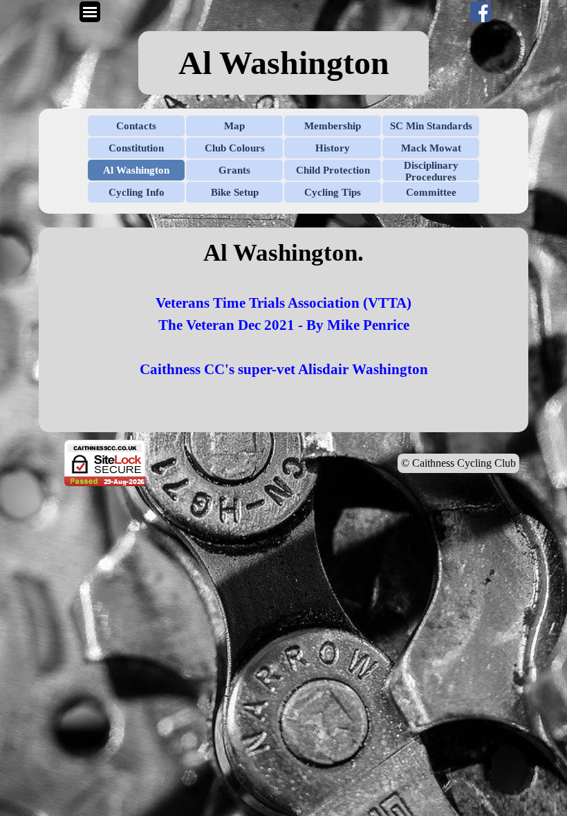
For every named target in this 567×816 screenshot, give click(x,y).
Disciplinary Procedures (431, 171)
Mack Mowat (431, 148)
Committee (431, 192)
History (332, 148)
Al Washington (136, 170)
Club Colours (235, 148)
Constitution (136, 148)
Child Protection (333, 170)
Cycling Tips (332, 192)
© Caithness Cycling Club (458, 463)
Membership (332, 125)
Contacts (136, 125)
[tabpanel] (283, 63)
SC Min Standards (431, 125)
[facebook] (480, 11)
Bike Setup (235, 192)
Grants (234, 170)
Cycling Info (137, 192)
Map (234, 125)
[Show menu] (90, 11)
